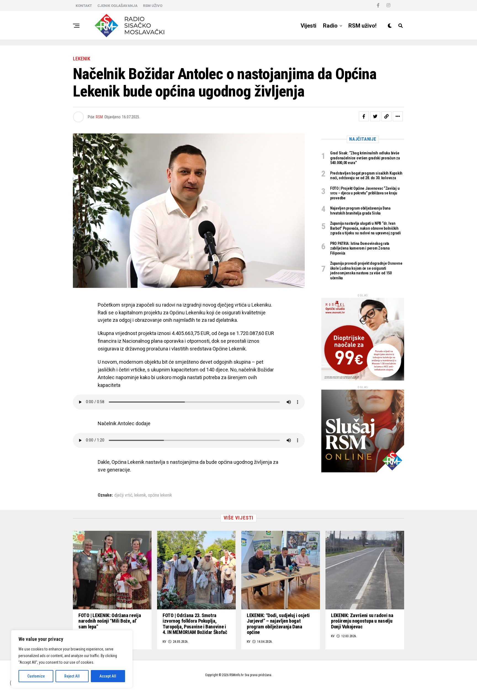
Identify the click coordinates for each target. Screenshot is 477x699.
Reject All (72, 676)
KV (164, 642)
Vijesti (308, 25)
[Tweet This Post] (375, 116)
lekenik (140, 495)
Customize (36, 676)
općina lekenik (160, 495)
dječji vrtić (123, 495)
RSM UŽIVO (152, 6)
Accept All (107, 676)
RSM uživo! (362, 25)
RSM (99, 117)
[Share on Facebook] (364, 116)
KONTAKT (84, 6)
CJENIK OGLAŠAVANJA (117, 6)
